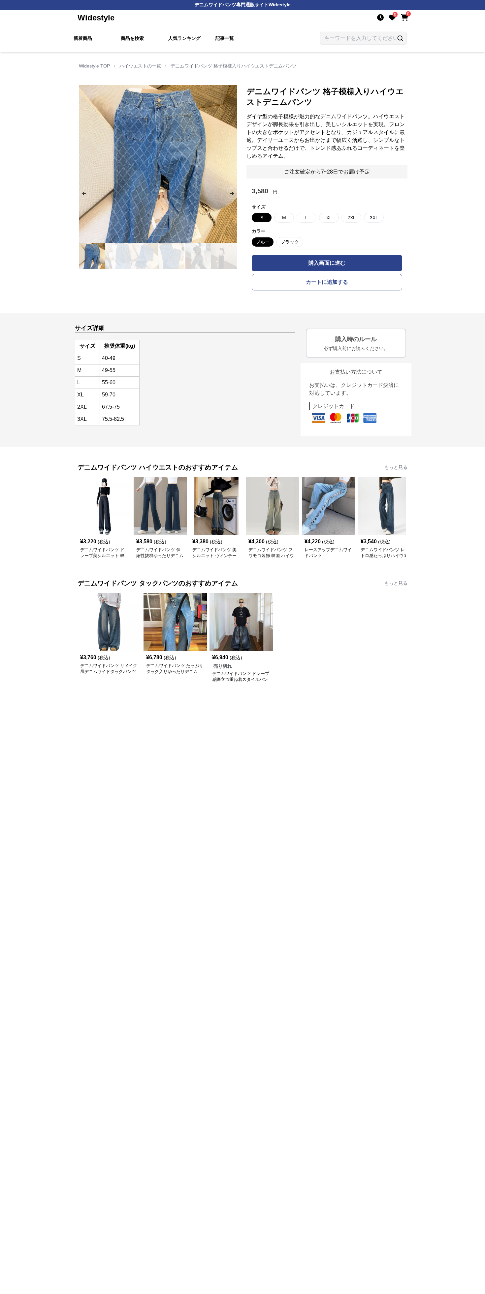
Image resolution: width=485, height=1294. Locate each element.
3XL (374, 217)
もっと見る (395, 467)
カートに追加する (327, 282)
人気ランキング (184, 38)
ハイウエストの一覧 (140, 65)
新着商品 (83, 38)
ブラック (289, 242)
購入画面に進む (326, 263)
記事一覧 (224, 38)
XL (329, 217)
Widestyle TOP (94, 65)
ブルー (263, 242)
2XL (351, 217)
